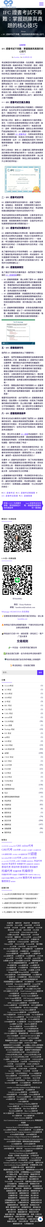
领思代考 (19, 1148)
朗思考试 (7, 813)
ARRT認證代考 (9, 1148)
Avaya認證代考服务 (10, 1130)
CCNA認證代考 (25, 1083)
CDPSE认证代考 (37, 1059)
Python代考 (9, 1181)
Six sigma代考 (32, 946)
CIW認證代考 (35, 951)
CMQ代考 (10, 1080)
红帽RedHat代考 (13, 935)
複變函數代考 (22, 1212)
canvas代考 (8, 717)
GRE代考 (7, 849)
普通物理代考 (8, 1216)
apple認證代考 (25, 953)
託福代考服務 (6, 878)
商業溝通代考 (12, 1193)
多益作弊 (5, 864)
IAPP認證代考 (14, 993)
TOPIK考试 (8, 781)
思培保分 (24, 867)
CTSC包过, (27, 1078)
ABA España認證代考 (23, 1085)
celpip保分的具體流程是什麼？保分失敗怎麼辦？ (21, 894)
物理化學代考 (34, 1221)
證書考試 (7, 824)
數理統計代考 (22, 1210)
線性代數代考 (11, 1210)
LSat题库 (6, 1059)
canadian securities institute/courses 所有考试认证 (23, 1087)
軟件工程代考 (24, 1174)
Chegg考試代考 (11, 1160)
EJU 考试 (7, 733)
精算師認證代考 (37, 960)
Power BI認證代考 (35, 1073)
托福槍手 (15, 874)
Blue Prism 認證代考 (30, 1108)
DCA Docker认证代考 (13, 1078)
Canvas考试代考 (36, 1158)
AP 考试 (7, 701)
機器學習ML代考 (35, 1177)
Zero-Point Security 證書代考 (16, 1019)
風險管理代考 (37, 1186)
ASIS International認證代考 (32, 998)
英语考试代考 (37, 1083)
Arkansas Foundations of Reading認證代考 (23, 1153)
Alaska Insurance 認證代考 (23, 1118)
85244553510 (16, 612)
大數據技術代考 (21, 1179)
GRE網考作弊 (7, 854)
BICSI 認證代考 (8, 1113)
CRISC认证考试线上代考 (32, 1054)
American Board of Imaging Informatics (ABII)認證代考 (23, 1132)
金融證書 (22, 45)
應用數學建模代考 (22, 1214)
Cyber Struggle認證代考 (13, 998)
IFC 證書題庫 (26, 496)
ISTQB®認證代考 (18, 1090)
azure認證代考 (8, 956)
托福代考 (7, 870)
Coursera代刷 (9, 1073)
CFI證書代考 (24, 951)
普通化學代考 (20, 1216)
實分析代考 (12, 1212)
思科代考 (11, 930)
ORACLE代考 (19, 944)
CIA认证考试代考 (13, 1061)
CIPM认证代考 (36, 1076)
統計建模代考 (34, 1179)
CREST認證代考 (13, 996)
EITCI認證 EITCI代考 (11, 991)
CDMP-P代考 (22, 1069)
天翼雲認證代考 (33, 1031)
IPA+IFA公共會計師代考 (11, 949)
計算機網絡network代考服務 (30, 1172)
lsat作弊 (24, 858)
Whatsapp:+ (6, 612)
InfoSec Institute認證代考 (29, 996)
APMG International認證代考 (17, 1003)
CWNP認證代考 (9, 1022)
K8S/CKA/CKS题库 (16, 1043)
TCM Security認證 (24, 1014)
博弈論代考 (24, 1205)
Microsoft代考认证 (33, 1080)
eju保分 (7, 737)
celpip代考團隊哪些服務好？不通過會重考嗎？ (21, 899)
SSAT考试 (8, 777)
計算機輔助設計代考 (12, 1200)
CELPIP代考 (5, 846)
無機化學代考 (12, 1221)
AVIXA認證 (23, 1094)
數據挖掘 (11, 1179)
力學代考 (30, 1216)
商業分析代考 (8, 1188)
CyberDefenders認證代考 (14, 989)
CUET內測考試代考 (31, 1029)
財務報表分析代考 (24, 1186)
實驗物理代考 (17, 1224)
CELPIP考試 (8, 721)
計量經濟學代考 (23, 1202)
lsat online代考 (7, 858)
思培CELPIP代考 (34, 977)
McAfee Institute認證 (31, 1007)
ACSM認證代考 (16, 1144)
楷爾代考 (18, 937)
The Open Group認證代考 (15, 1017)
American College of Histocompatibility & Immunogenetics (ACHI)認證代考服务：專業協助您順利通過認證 (23, 1140)
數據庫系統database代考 (34, 1170)
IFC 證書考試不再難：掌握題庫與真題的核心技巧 (22, 50)
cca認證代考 (36, 953)
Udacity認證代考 (9, 1097)
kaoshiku (16, 57)
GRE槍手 (29, 850)
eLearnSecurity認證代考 (29, 993)
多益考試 (7, 801)
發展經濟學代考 (12, 1205)
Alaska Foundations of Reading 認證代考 (29, 1113)
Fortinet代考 (30, 944)
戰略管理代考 (35, 1191)
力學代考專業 (24, 1195)
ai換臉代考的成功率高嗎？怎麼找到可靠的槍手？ (22, 903)
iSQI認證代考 (30, 1090)
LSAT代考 (8, 765)
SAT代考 (7, 928)
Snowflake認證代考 (11, 1083)
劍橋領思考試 (9, 789)
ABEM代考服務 (23, 1125)
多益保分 (12, 864)
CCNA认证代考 (36, 1057)
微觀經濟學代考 (36, 1200)
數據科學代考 (35, 1174)
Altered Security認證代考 (16, 986)
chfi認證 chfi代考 (34, 970)
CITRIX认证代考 (23, 942)
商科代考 (18, 1188)
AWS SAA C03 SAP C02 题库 (30, 1036)
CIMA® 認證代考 (35, 1099)
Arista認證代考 (38, 1130)
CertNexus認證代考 (10, 1005)
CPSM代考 (32, 1069)
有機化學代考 (33, 1219)
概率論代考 (37, 1207)
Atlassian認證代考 (25, 1130)
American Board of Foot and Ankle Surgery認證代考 (23, 1127)
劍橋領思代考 (13, 979)
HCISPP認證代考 (33, 986)
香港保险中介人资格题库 (33, 1047)
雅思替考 (13, 881)
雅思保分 (6, 881)
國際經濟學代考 (36, 1202)
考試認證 (7, 817)
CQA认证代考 (20, 1064)
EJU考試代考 (22, 1160)
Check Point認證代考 (35, 1022)
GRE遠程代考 (22, 854)
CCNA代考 (22, 970)
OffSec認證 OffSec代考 (33, 989)
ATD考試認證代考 (23, 1158)
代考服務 (23, 861)
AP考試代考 (34, 1155)
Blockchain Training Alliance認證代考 (23, 1010)
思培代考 (6, 867)
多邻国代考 (36, 923)
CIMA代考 (21, 946)
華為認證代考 (23, 1033)
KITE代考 (9, 984)
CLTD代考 (26, 1071)
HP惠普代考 (35, 939)
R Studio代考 (19, 1181)
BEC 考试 (8, 705)
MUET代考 (36, 1078)
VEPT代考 (39, 982)
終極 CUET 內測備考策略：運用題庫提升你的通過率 (12, 505)
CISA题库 (38, 1040)
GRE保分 (23, 850)
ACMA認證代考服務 (17, 1134)
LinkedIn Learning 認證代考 (17, 1092)
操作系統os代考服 (12, 1172)
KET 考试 (8, 761)
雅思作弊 (37, 878)
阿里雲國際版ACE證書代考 (13, 982)
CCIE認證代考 (23, 967)
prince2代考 (37, 937)
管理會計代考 (34, 1184)
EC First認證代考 (34, 1019)
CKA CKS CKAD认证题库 (17, 1038)
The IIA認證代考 (37, 1014)
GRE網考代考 (37, 850)
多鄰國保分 (37, 864)
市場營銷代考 (38, 1188)
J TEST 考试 (8, 757)
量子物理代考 (21, 1219)
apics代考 (27, 958)
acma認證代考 (23, 965)
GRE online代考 (24, 845)
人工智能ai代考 (12, 1174)
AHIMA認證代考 (29, 1144)
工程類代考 (35, 1193)
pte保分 (18, 861)
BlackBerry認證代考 (16, 1111)
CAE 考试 (8, 709)
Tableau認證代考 (11, 1076)
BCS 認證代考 (17, 1116)
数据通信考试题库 (11, 1040)
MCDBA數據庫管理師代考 (18, 963)
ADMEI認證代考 (35, 1160)
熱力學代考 (35, 1195)
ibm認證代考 (30, 956)
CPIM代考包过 (9, 1066)
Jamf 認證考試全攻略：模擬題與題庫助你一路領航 (32, 505)
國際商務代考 (24, 1193)
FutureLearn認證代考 (24, 1097)
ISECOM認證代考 (9, 1014)
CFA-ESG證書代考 (10, 1033)
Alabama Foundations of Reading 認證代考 (23, 1104)
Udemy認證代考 (34, 1094)
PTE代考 (7, 769)
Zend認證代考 (11, 967)
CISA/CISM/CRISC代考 (29, 932)
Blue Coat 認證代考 (31, 1111)
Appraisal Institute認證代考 (33, 1148)
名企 (6, 793)
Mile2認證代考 (17, 1000)
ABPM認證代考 (31, 1134)
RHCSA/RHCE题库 (26, 1040)
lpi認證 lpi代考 (8, 960)
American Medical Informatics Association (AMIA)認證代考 (23, 1146)
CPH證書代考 (22, 977)
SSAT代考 (39, 928)
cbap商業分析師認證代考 (29, 979)
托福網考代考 (23, 874)
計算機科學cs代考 (36, 1165)
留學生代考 (35, 942)
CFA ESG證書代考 (36, 1033)
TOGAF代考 (27, 937)
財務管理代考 (11, 1191)
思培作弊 (15, 867)
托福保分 (27, 870)
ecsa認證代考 (34, 965)
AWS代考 (35, 935)
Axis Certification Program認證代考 (16, 1165)
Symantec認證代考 (30, 1026)
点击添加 (25, 612)
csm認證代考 (19, 956)
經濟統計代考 (34, 1205)
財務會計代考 (23, 1184)
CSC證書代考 (37, 975)
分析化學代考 (23, 1221)
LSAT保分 (32, 858)
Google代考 (36, 984)
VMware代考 (8, 944)
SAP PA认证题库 (33, 1038)
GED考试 (7, 741)
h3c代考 (19, 930)
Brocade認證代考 (15, 1108)
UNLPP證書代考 (12, 951)
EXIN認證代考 (34, 1003)
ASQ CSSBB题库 (12, 1036)
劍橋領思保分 (30, 861)
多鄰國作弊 (29, 864)
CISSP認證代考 (35, 967)
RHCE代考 (27, 930)
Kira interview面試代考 (22, 984)
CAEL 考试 (8, 713)
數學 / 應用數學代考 (13, 1207)
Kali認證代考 (21, 1022)
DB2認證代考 (12, 965)
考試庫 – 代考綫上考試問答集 (18, 1155)
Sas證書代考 (39, 949)
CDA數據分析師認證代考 (17, 1031)
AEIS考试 (8, 698)
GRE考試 (14, 854)
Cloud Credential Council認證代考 (31, 991)
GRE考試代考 (9, 749)
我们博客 (39, 944)
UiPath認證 (34, 972)
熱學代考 (12, 1219)
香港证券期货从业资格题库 (13, 1047)
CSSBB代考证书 (34, 1061)
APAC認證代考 (38, 1097)
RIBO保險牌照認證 (24, 975)
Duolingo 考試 (9, 729)
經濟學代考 (25, 1200)
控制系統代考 (24, 1198)
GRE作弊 (17, 850)
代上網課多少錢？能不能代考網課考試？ (19, 912)
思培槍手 (34, 867)
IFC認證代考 (11, 977)
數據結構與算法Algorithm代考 (14, 1170)
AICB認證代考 (9, 1158)
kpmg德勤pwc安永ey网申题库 (33, 1045)
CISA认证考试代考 (32, 1052)
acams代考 (9, 958)
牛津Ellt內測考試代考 (15, 1029)
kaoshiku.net (22, 619)
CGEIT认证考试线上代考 (15, 1052)
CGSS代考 (39, 1066)
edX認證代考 (10, 1099)
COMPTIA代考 (24, 939)
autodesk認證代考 (12, 953)
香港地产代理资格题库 (33, 1050)
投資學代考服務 (10, 1186)
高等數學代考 (26, 1207)
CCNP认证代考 (25, 1059)
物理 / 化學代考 (36, 1214)
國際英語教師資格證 (11, 797)
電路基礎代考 (12, 1198)
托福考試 (7, 805)
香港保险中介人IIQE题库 (12, 1045)
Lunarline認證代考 (15, 1007)
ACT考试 (7, 690)
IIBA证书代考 (12, 939)
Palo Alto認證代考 (16, 1026)
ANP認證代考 (34, 1092)
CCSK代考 (9, 937)
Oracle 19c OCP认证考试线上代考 (17, 1057)
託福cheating (37, 874)
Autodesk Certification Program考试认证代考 (18, 1163)
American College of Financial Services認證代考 (23, 1137)
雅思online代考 (16, 878)
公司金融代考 (12, 1184)
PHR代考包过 (20, 1080)
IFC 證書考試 (9, 493)
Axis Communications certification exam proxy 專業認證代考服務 (23, 1122)
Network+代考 (29, 1066)
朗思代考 (30, 928)
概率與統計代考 (10, 1177)
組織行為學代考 (23, 1191)
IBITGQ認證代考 (37, 1005)
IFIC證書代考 (29, 982)
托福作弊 (17, 871)
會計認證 (7, 809)
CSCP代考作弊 (24, 1076)
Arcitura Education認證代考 (23, 1151)
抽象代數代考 (9, 1214)
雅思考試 (7, 832)
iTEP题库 (15, 1059)
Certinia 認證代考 (13, 1106)
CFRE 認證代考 (23, 1101)
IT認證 (32, 854)
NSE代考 (35, 1071)
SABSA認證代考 (29, 1000)
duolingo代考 (12, 846)
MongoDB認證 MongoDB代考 (18, 972)
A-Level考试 (8, 686)
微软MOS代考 (25, 935)
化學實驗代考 (29, 1224)
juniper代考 (36, 958)
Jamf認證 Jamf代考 (16, 1024)
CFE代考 (10, 1064)
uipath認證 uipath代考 (22, 960)
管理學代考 (27, 1188)
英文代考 (7, 821)
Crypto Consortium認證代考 (16, 1012)
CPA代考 (40, 956)
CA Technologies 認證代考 (30, 1106)
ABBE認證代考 (11, 1094)
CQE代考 (24, 1061)
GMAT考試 (8, 745)
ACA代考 (13, 946)
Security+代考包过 (14, 1071)
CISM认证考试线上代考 (14, 1054)
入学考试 (7, 785)
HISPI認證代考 (24, 1005)
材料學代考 (35, 1198)
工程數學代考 (12, 1195)
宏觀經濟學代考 (10, 1202)
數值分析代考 (34, 1212)
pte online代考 (5, 861)
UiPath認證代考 (10, 975)
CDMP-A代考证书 (33, 1064)
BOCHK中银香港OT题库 (14, 1050)
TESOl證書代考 (27, 949)
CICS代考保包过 (21, 1073)
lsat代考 (22, 928)
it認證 (6, 753)
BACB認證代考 (29, 1116)
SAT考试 (7, 773)
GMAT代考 (28, 925)
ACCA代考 (18, 925)
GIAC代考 (18, 958)
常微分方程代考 (34, 1210)
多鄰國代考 (21, 864)
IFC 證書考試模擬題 (26, 493)
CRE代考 (13, 1069)
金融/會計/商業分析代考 (33, 1181)
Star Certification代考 (33, 1017)
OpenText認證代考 (30, 1024)
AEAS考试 (8, 694)
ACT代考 (37, 925)
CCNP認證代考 (11, 970)
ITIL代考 (36, 930)
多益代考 (38, 861)
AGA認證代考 (22, 1099)
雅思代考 (27, 877)
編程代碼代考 (30, 1167)
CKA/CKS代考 (14, 932)
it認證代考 (11, 942)
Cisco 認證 (8, 725)
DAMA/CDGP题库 (31, 1043)
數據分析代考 (23, 1177)
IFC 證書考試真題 (10, 496)
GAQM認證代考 (33, 1012)
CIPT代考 (19, 1066)
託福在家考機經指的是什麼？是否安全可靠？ (20, 908)
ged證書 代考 (33, 963)
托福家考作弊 (7, 875)
